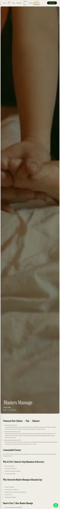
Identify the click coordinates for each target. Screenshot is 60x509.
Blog (13, 3)
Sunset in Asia (12, 410)
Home (4, 3)
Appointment (52, 3)
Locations (31, 3)
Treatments (19, 3)
